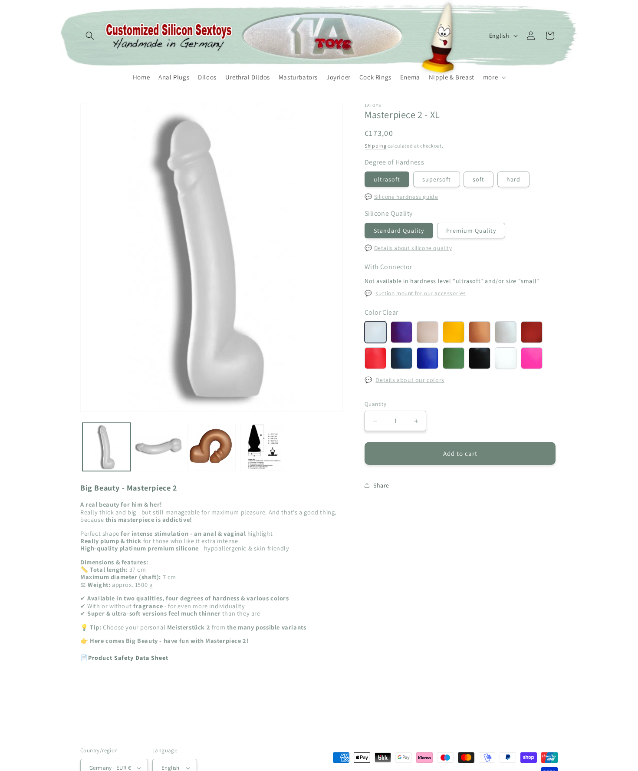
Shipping (376, 145)
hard (513, 179)
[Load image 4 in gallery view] (264, 447)
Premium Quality (471, 230)
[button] (89, 35)
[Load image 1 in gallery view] (106, 447)
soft (478, 179)
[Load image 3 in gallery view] (211, 447)
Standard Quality (399, 230)
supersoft (436, 179)
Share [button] (381, 485)
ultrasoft (387, 179)
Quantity (375, 404)
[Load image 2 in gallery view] (159, 447)
